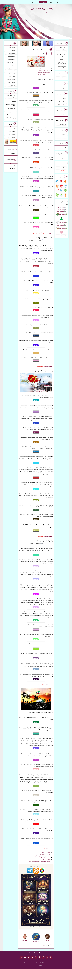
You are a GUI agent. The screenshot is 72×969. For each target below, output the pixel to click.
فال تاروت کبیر (12, 50)
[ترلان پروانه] (36, 44)
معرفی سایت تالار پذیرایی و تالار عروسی (10, 104)
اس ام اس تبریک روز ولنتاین (45, 854)
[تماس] (36, 957)
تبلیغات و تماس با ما (26, 2)
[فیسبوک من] (43, 957)
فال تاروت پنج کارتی (11, 65)
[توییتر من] (32, 957)
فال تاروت (57, 2)
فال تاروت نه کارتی (11, 71)
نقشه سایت (32, 965)
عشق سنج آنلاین (63, 158)
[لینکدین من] (21, 957)
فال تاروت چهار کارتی (11, 62)
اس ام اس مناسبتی (43, 2)
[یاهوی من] (50, 957)
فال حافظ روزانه (12, 131)
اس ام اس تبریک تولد (46, 859)
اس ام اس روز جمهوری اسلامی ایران (62, 48)
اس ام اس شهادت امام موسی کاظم (62, 67)
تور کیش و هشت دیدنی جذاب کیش (11, 100)
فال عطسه (13, 153)
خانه (67, 2)
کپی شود (36, 87)
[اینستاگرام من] (39, 957)
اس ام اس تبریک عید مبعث (61, 52)
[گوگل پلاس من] (28, 957)
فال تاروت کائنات (12, 53)
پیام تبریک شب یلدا (11, 137)
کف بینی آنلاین (63, 114)
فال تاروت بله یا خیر (11, 82)
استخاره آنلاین (35, 2)
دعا (65, 137)
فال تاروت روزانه (12, 47)
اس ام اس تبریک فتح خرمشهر (43, 8)
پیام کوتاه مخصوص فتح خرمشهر (44, 74)
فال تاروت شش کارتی (11, 68)
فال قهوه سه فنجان (62, 101)
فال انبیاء (64, 88)
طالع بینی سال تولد (62, 236)
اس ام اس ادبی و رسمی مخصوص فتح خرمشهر (41, 76)
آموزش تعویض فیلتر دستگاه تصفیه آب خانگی (11, 113)
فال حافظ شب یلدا (12, 134)
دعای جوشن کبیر (63, 134)
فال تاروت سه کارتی (11, 59)
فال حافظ (62, 2)
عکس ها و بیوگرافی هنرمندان (12, 169)
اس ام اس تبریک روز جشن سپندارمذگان (42, 856)
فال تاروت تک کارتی (11, 56)
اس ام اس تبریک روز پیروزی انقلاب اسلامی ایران (62, 62)
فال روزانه (51, 2)
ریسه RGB (64, 168)
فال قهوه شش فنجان (62, 104)
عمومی (44, 945)
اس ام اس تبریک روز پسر (45, 852)
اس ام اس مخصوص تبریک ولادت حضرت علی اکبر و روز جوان (39, 861)
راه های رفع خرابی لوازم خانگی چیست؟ (11, 96)
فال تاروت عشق (12, 77)
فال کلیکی (64, 148)
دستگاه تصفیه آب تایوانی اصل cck (11, 117)
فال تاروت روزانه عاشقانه (10, 79)
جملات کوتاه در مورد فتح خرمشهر (44, 72)
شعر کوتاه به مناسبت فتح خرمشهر (44, 70)
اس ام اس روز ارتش (62, 59)
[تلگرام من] (47, 957)
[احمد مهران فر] (48, 44)
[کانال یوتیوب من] (25, 957)
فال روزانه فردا (12, 165)
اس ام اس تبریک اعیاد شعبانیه (44, 858)
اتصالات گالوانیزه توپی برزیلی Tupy (11, 109)
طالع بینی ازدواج (63, 124)
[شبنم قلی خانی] (24, 44)
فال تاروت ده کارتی (11, 74)
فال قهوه (64, 98)
